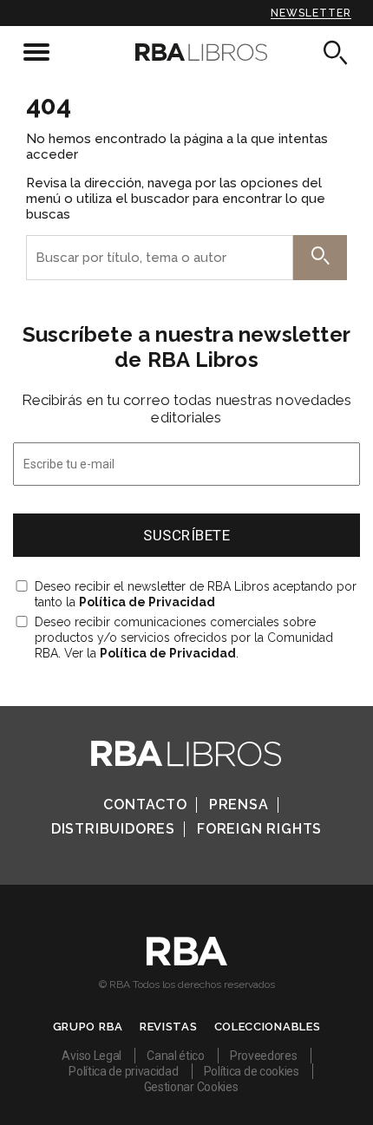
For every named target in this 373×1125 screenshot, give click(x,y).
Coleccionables (267, 1026)
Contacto (144, 804)
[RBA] (187, 961)
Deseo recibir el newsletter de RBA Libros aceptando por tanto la (196, 594)
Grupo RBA (88, 1026)
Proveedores (264, 1056)
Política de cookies (251, 1071)
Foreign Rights (259, 829)
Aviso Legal (91, 1056)
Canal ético (176, 1056)
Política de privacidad (123, 1071)
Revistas (169, 1026)
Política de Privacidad (147, 602)
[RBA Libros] (187, 52)
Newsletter (311, 13)
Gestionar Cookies (191, 1087)
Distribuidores (113, 829)
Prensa (239, 804)
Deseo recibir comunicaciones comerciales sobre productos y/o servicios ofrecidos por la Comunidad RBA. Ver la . (184, 637)
